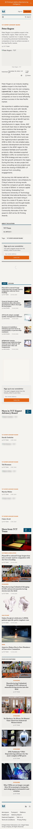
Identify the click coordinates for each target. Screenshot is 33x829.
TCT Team (7, 46)
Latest (4, 283)
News (3, 644)
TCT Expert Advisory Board (11, 25)
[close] (30, 3)
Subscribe (16, 257)
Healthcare (5, 615)
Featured (11, 283)
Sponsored (5, 584)
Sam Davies (6, 308)
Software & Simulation (9, 553)
